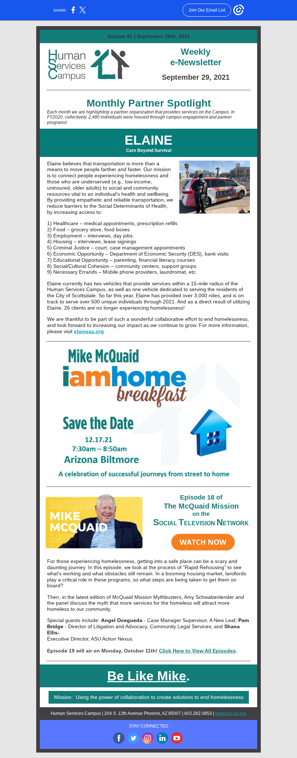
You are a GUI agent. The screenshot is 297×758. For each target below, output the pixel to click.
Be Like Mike (146, 675)
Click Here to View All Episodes (197, 651)
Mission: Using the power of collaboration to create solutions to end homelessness (148, 697)
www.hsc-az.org (230, 713)
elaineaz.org (89, 331)
